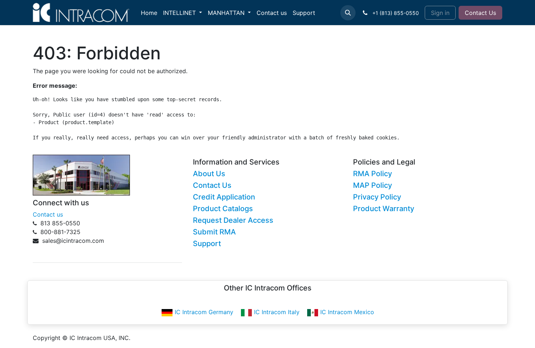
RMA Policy (372, 173)
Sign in (440, 12)
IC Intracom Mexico (347, 312)
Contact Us (480, 12)
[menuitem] (149, 12)
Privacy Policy (377, 197)
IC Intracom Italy (277, 312)
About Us (209, 173)
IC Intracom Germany (204, 312)
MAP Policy (372, 185)
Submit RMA (214, 232)
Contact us (48, 214)
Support (207, 243)
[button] (348, 12)
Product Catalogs (223, 208)
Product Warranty (383, 208)
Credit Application (224, 197)
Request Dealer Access (233, 220)
